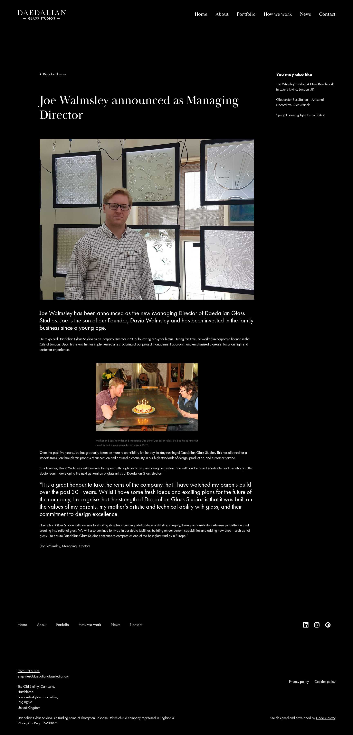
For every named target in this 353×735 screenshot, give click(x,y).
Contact (327, 14)
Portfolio (246, 14)
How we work (278, 14)
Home (201, 14)
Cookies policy (324, 682)
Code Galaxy (325, 718)
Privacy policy (299, 682)
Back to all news (54, 74)
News (305, 14)
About (222, 14)
